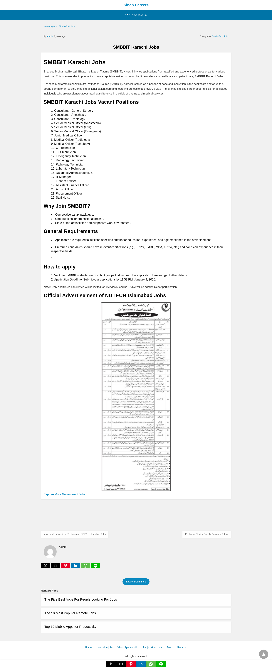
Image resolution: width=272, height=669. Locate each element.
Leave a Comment (136, 581)
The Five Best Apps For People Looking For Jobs (80, 599)
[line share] (95, 567)
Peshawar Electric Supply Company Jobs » (207, 534)
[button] (136, 15)
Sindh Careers (136, 5)
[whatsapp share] (86, 567)
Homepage (49, 26)
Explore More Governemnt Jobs (64, 494)
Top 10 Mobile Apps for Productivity (70, 627)
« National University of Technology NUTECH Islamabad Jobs (75, 534)
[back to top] (263, 654)
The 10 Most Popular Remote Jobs (70, 613)
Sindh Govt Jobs (67, 26)
